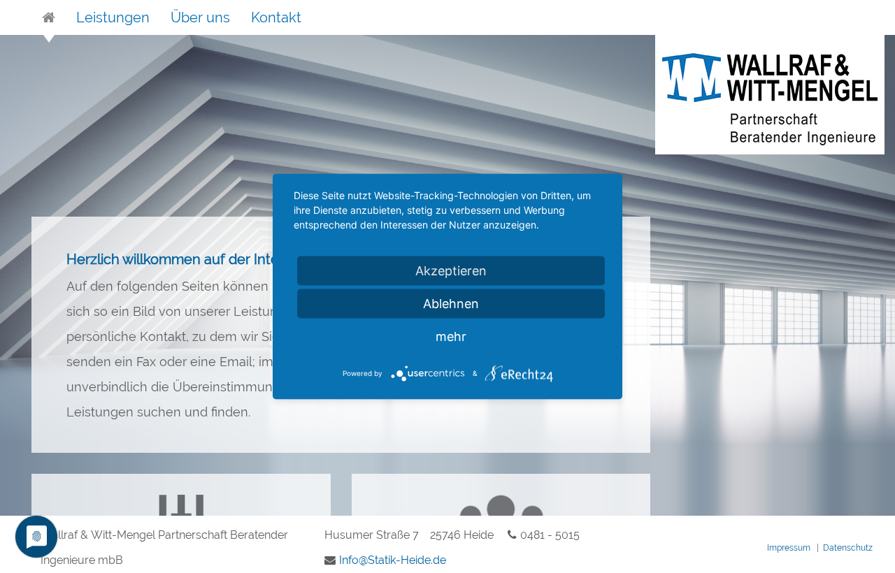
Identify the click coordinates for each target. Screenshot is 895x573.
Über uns (200, 17)
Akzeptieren (451, 270)
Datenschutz (848, 548)
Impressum (788, 548)
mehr (451, 336)
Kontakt (276, 17)
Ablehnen (451, 303)
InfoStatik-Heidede (392, 560)
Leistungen (113, 17)
